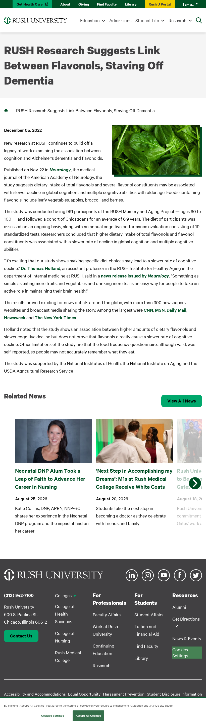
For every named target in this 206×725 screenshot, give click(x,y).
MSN (160, 310)
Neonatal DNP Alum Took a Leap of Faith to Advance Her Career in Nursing (50, 478)
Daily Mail (176, 310)
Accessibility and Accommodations (35, 694)
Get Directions (186, 619)
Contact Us (21, 636)
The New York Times (55, 317)
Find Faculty (107, 4)
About (65, 4)
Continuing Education (103, 649)
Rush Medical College (68, 656)
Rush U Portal (160, 4)
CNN (148, 310)
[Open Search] (199, 20)
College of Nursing (65, 636)
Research (177, 20)
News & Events (186, 638)
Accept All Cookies (88, 715)
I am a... (188, 4)
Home (6, 110)
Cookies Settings (52, 715)
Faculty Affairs (107, 614)
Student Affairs (148, 614)
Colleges (63, 595)
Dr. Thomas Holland (40, 268)
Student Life (147, 20)
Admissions (120, 20)
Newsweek (14, 317)
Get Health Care (30, 4)
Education (90, 20)
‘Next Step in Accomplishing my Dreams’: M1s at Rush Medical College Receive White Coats (134, 478)
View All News (181, 401)
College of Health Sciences (65, 613)
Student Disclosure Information (174, 694)
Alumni (179, 607)
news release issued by (135, 276)
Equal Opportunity (84, 694)
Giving (83, 4)
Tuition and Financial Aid (146, 630)
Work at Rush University (105, 630)
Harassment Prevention (123, 694)
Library (131, 4)
